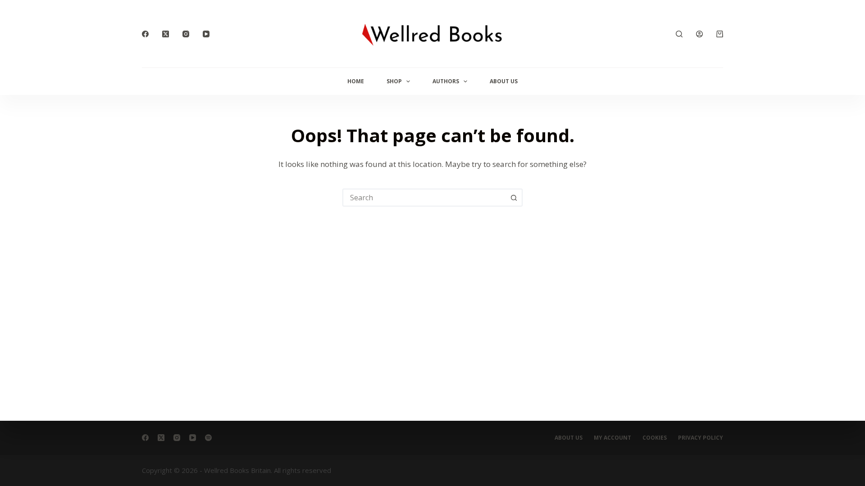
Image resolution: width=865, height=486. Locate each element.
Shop (394, 81)
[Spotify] (208, 437)
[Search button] (513, 197)
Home (355, 81)
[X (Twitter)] (165, 34)
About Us (504, 81)
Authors (445, 81)
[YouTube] (206, 34)
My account (612, 437)
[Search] (679, 34)
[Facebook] (145, 34)
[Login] (699, 34)
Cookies (654, 437)
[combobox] (424, 198)
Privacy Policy (700, 437)
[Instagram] (185, 34)
